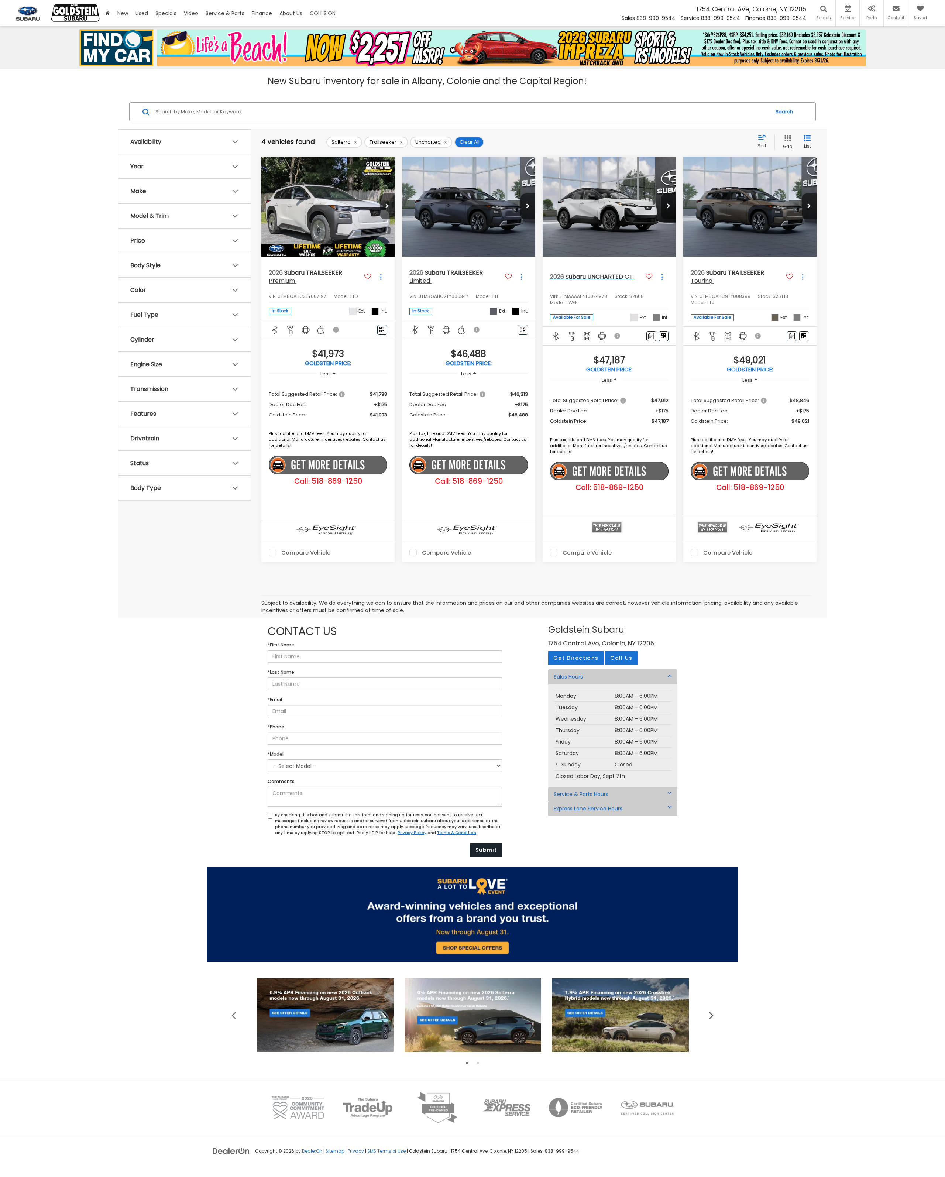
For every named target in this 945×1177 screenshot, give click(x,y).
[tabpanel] (325, 1015)
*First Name (281, 645)
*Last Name (281, 672)
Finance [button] (262, 13)
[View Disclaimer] (336, 329)
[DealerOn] (231, 1150)
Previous (233, 1014)
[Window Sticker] (382, 330)
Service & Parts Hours (581, 794)
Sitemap (335, 1151)
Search (784, 111)
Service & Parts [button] (225, 13)
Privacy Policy (412, 832)
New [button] (122, 13)
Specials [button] (165, 13)
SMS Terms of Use (386, 1151)
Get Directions (575, 658)
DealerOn (312, 1151)
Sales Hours (568, 676)
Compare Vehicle (305, 552)
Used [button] (141, 13)
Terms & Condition (456, 832)
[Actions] (380, 277)
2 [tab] (478, 1063)
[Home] (108, 13)
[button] (387, 206)
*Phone (276, 727)
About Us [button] (290, 13)
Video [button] (191, 13)
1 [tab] (467, 1063)
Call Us (621, 658)
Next (711, 1014)
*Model (276, 754)
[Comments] (651, 336)
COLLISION (323, 13)
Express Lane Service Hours (588, 808)
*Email (275, 699)
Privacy (356, 1151)
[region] (328, 404)
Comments (281, 781)
